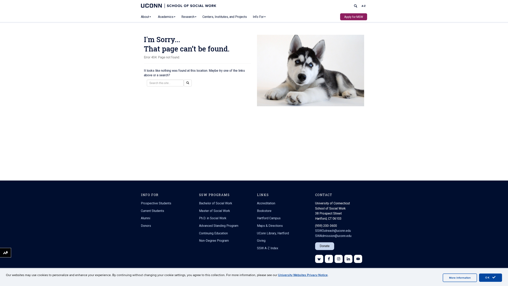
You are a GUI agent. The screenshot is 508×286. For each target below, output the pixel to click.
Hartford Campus (269, 218)
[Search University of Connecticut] (355, 6)
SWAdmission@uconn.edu (333, 236)
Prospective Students (156, 203)
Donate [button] (325, 246)
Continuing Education (213, 233)
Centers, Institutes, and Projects (224, 17)
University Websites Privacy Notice (303, 275)
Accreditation (266, 203)
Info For (258, 17)
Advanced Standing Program (218, 226)
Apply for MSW (353, 16)
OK (488, 277)
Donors (146, 226)
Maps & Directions (270, 226)
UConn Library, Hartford (273, 233)
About (145, 17)
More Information (460, 277)
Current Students (152, 211)
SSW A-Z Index (267, 248)
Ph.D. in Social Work (212, 218)
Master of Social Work (214, 211)
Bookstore (264, 211)
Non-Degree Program (214, 241)
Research (187, 17)
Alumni (145, 218)
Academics (165, 17)
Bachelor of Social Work (215, 203)
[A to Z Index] (363, 6)
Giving (261, 241)
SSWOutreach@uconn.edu (333, 231)
